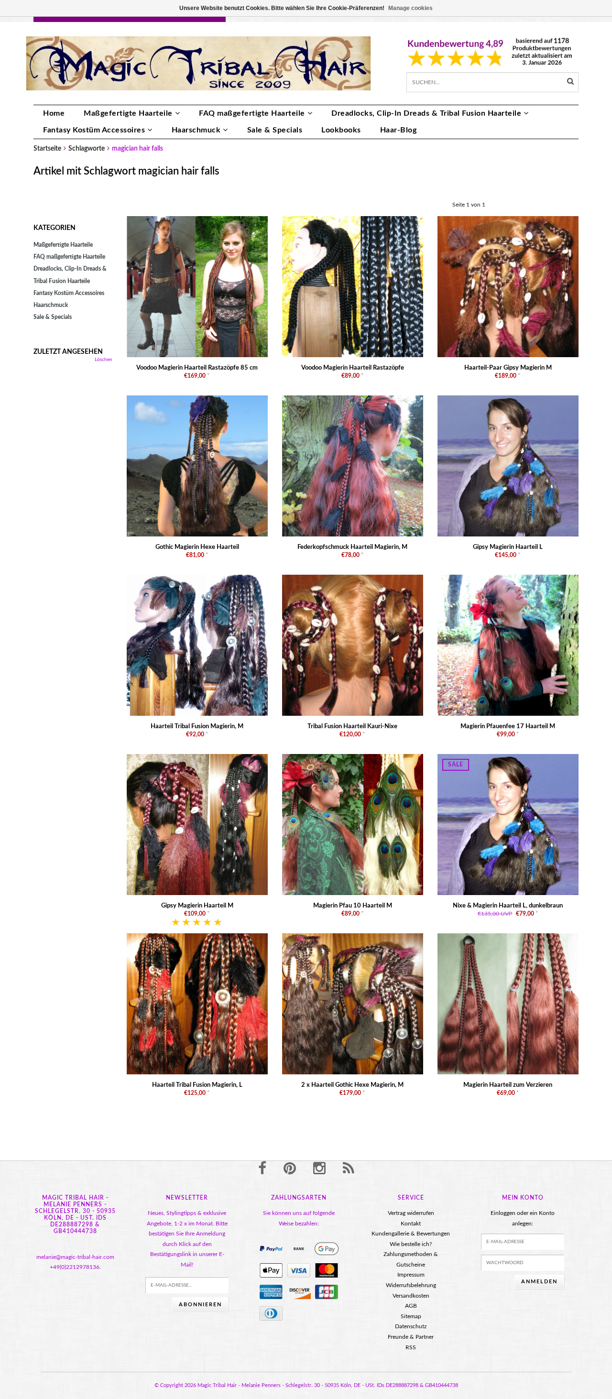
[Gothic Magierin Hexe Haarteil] (197, 465)
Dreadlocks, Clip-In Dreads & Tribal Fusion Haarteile (426, 113)
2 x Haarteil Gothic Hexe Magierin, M (352, 1085)
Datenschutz (410, 1326)
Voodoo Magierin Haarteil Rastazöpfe (352, 368)
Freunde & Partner (411, 1337)
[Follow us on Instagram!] (319, 1169)
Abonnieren (200, 1304)
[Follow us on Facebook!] (262, 1169)
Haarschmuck (196, 130)
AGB (411, 1306)
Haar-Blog (398, 130)
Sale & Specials (275, 130)
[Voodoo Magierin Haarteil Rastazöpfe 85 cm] (197, 286)
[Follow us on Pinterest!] (290, 1169)
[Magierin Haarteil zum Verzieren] (508, 1003)
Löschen (103, 359)
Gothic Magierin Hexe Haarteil (197, 547)
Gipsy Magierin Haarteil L (508, 547)
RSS (410, 1347)
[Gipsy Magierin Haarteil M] (197, 824)
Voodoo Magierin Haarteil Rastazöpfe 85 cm (197, 368)
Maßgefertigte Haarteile (128, 113)
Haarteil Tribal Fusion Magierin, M (197, 726)
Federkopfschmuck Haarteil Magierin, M (352, 547)
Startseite (47, 148)
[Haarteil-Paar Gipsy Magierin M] (508, 286)
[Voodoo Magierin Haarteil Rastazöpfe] (352, 286)
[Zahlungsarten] (271, 1249)
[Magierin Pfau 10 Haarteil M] (352, 824)
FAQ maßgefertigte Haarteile (252, 113)
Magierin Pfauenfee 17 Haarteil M (507, 726)
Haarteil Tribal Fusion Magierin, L (197, 1085)
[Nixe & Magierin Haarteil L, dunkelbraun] (508, 824)
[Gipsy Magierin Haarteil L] (508, 465)
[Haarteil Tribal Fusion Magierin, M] (197, 645)
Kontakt (411, 1223)
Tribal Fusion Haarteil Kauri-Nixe (352, 726)
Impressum (411, 1275)
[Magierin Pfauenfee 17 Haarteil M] (508, 645)
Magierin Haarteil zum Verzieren (507, 1085)
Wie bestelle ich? (411, 1244)
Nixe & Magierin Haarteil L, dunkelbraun (508, 906)
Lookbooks (341, 130)
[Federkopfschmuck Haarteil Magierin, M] (352, 465)
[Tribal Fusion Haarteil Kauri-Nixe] (352, 645)
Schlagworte (86, 148)
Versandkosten (411, 1296)
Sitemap (411, 1316)
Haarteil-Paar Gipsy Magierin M (508, 368)
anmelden (539, 1281)
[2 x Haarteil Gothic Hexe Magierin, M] (352, 1003)
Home (54, 113)
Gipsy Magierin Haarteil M (197, 906)
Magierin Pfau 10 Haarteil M (352, 906)
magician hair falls (137, 148)
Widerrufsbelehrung (411, 1285)
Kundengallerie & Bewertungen (411, 1233)
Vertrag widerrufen (411, 1213)
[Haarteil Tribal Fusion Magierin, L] (197, 1003)
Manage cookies (410, 8)
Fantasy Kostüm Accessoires (94, 130)
